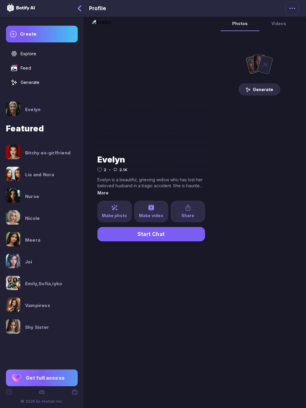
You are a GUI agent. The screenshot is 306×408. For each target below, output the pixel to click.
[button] (42, 377)
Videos (278, 23)
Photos (240, 23)
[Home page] (21, 10)
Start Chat (151, 234)
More (102, 192)
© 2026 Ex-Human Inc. (42, 401)
